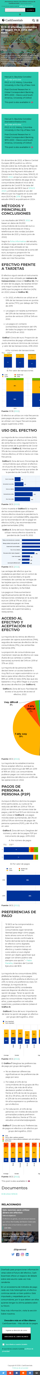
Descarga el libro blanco (16, 1336)
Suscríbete (30, 10)
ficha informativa (18, 241)
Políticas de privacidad (20, 1368)
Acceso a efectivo (15, 50)
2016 (18, 196)
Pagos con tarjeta (25, 52)
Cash (10, 52)
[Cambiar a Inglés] (32, 102)
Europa (15, 52)
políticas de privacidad (26, 6)
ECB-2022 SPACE (10, 1194)
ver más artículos (13, 79)
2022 (10, 177)
